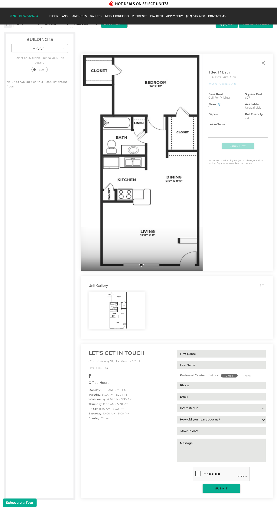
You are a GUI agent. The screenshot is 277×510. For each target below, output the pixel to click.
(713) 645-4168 (98, 368)
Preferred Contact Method (199, 375)
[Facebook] (90, 376)
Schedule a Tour (20, 503)
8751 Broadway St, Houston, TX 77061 (114, 361)
